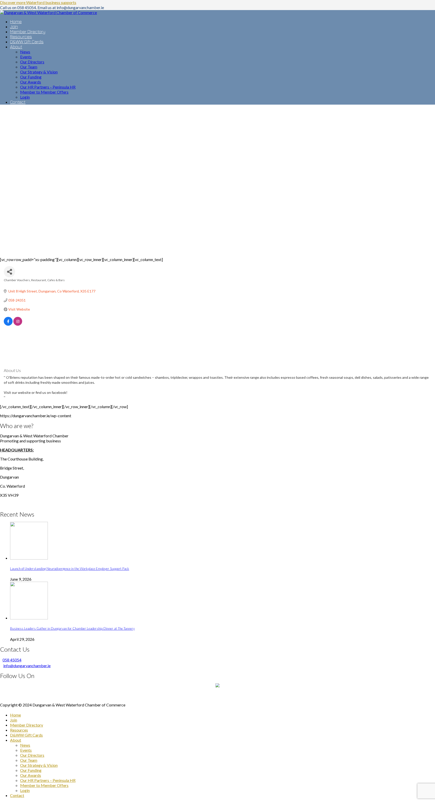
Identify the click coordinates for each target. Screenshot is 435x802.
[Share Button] (9, 271)
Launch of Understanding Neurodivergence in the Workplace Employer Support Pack (69, 569)
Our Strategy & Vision (39, 765)
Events (26, 750)
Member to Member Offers (44, 785)
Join (13, 719)
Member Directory (26, 725)
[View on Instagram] (17, 324)
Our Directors (32, 755)
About (15, 740)
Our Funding (31, 770)
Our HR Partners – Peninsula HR (48, 780)
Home (15, 714)
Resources (19, 730)
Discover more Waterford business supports (38, 2)
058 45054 (12, 659)
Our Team (28, 760)
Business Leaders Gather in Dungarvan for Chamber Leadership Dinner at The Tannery (72, 628)
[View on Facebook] (8, 324)
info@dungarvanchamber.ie (27, 665)
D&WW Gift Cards (26, 735)
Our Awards (30, 775)
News (25, 745)
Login (25, 790)
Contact (17, 795)
